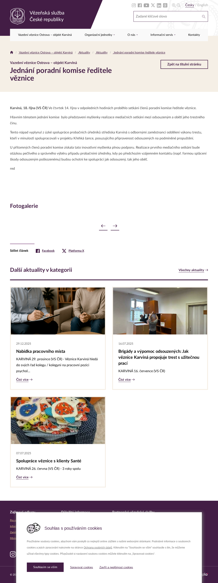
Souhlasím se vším (45, 567)
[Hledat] (203, 16)
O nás (132, 34)
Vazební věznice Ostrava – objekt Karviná (45, 34)
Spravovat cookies (81, 567)
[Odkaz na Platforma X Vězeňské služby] (153, 5)
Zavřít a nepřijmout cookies (116, 567)
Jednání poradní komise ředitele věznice (139, 52)
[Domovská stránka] (11, 52)
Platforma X (76, 250)
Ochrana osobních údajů (98, 547)
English (202, 5)
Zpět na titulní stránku (184, 64)
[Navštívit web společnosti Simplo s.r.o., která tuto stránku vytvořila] (202, 574)
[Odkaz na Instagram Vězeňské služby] (134, 5)
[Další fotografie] (115, 226)
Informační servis (162, 34)
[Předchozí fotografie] (103, 226)
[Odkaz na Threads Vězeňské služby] (165, 5)
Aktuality (84, 52)
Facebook (48, 250)
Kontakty (194, 34)
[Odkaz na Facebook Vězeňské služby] (140, 5)
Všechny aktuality (191, 270)
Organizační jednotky (99, 34)
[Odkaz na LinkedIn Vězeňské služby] (159, 5)
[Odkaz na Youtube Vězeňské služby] (146, 5)
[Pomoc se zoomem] (176, 5)
